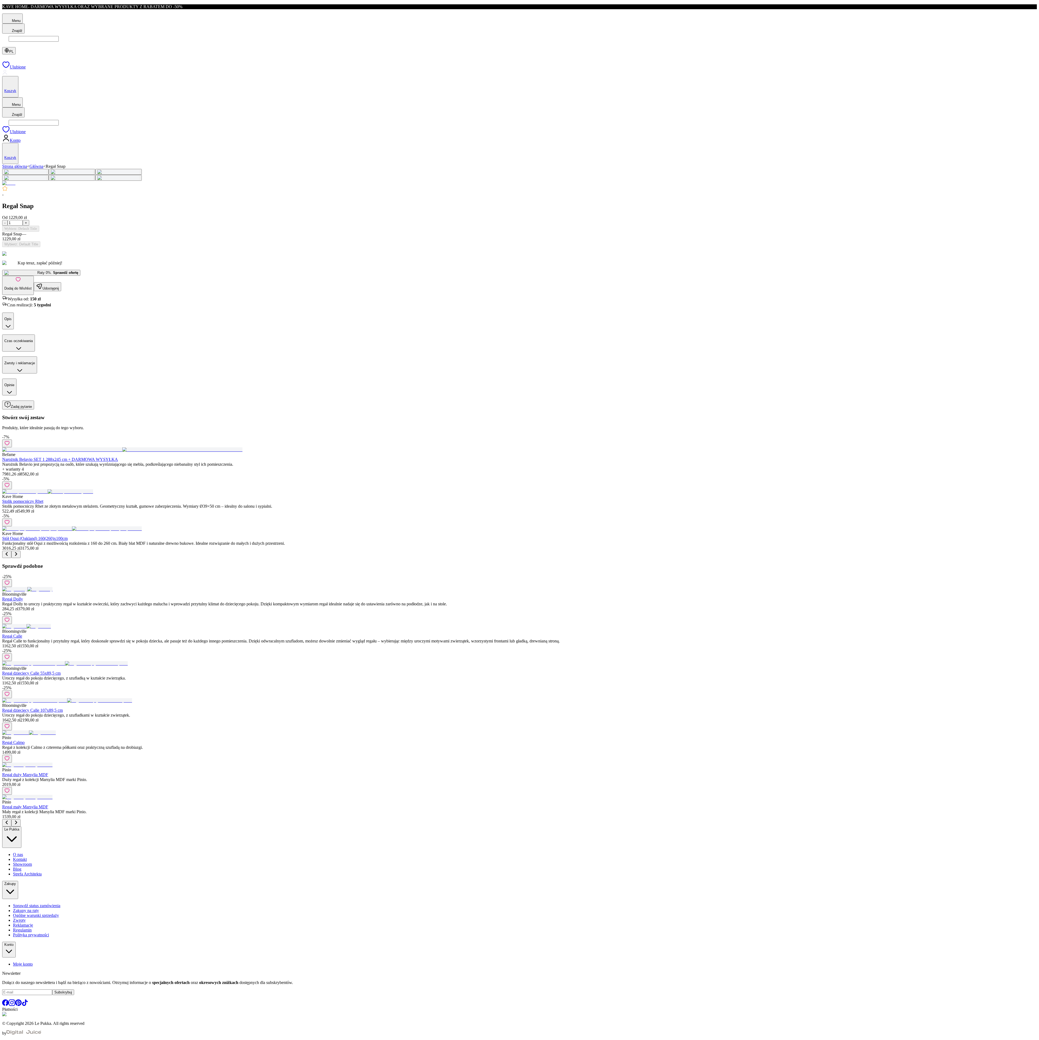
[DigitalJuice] (23, 1033)
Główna (36, 166)
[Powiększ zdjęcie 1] (25, 172)
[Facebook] (5, 1004)
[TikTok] (25, 1004)
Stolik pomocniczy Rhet (22, 501)
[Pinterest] (18, 1004)
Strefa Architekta (27, 874)
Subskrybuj (63, 992)
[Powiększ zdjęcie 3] (118, 172)
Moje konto (23, 964)
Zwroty (19, 920)
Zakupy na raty (26, 910)
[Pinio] (8, 183)
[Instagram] (12, 1004)
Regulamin (22, 930)
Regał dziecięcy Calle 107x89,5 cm (32, 710)
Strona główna (14, 166)
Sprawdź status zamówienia (36, 905)
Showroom (22, 864)
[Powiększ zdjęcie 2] (72, 172)
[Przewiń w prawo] (16, 554)
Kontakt (20, 859)
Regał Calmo (13, 742)
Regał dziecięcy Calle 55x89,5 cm (31, 673)
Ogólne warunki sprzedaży (36, 915)
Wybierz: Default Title (20, 229)
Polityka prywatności (31, 935)
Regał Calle (12, 636)
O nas (18, 854)
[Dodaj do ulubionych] (7, 443)
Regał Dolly (12, 599)
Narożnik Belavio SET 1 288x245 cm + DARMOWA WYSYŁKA (60, 459)
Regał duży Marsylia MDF (25, 774)
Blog (17, 869)
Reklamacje (23, 925)
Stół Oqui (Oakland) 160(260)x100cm (35, 538)
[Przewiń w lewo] (6, 554)
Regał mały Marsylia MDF (25, 807)
